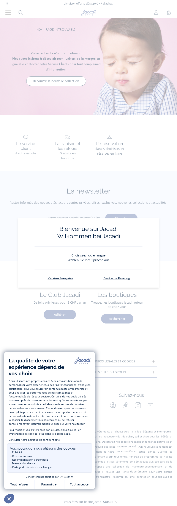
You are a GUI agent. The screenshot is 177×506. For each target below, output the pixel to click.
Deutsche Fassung (116, 278)
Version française (60, 278)
